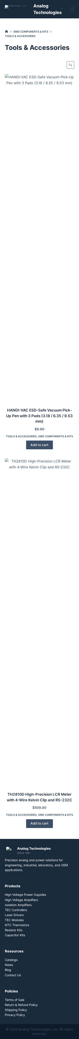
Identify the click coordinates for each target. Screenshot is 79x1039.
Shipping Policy (16, 1010)
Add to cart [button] (39, 445)
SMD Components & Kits (55, 436)
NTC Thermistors (17, 925)
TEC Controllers (16, 910)
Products (12, 886)
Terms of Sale (14, 1000)
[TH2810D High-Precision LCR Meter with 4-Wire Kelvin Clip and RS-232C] (39, 622)
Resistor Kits (13, 930)
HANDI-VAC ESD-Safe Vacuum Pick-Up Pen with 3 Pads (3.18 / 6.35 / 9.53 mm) (39, 416)
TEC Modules (14, 920)
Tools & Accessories (21, 436)
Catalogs (11, 960)
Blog (8, 970)
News (9, 965)
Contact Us (13, 975)
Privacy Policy (15, 1015)
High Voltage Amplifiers (21, 900)
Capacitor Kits (15, 935)
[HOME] (6, 31)
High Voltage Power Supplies (25, 894)
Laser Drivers (14, 915)
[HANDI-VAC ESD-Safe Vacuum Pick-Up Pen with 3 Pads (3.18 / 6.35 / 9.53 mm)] (39, 238)
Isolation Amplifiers (18, 905)
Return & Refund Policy (21, 1005)
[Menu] (72, 9)
